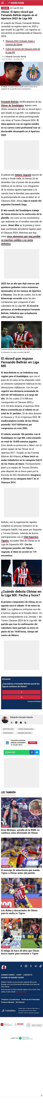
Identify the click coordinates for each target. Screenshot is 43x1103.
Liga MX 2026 (18, 8)
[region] (21, 1100)
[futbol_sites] (9, 1011)
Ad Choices (20, 1002)
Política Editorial (7, 1002)
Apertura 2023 (8, 729)
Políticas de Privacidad (31, 999)
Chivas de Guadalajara (12, 105)
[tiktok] (40, 966)
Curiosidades (8, 733)
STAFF (19, 975)
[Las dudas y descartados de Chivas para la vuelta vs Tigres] (21, 893)
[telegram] (35, 966)
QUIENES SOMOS (8, 975)
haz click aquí (21, 992)
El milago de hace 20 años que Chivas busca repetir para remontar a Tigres (20, 952)
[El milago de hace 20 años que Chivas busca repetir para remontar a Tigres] (21, 933)
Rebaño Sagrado (23, 174)
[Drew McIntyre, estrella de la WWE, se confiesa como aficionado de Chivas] (21, 812)
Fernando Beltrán (9, 101)
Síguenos (33, 742)
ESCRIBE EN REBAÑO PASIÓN (12, 978)
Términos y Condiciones (10, 999)
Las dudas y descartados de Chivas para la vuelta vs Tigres (19, 912)
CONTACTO (27, 975)
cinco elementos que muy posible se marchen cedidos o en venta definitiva (20, 240)
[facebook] (21, 966)
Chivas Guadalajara (25, 729)
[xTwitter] (31, 966)
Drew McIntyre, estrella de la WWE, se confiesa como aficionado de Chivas (20, 832)
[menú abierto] (2, 2)
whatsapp (11, 752)
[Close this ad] (41, 1095)
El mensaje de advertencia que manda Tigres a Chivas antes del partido (20, 872)
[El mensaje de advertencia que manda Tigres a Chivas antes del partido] (21, 853)
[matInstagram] (26, 966)
